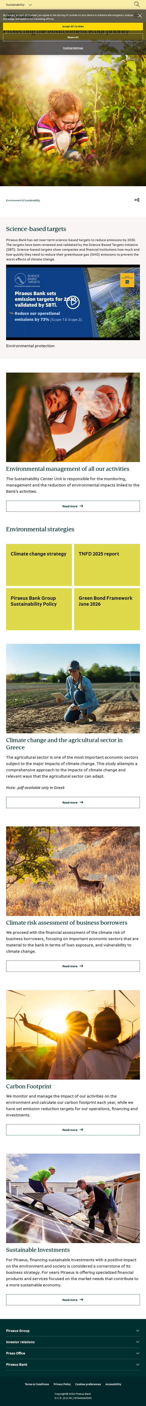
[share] (137, 200)
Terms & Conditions (37, 1384)
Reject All (72, 37)
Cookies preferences (88, 1384)
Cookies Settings (73, 48)
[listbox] (17, 4)
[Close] (140, 15)
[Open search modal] (137, 4)
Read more (70, 506)
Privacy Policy (62, 1384)
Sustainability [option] (15, 4)
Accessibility (113, 1384)
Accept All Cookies (73, 26)
